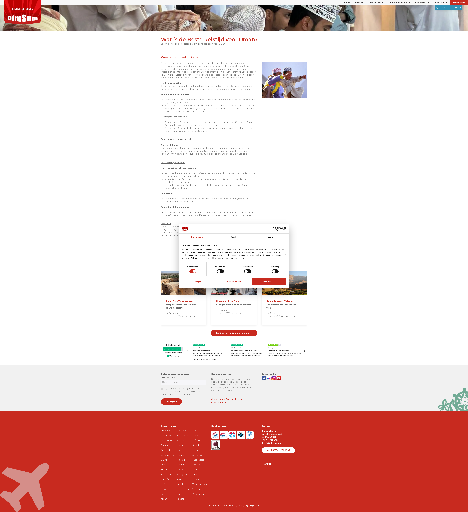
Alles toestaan (269, 281)
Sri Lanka (197, 455)
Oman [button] (357, 2)
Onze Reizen (374, 2)
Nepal (180, 484)
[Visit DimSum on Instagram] (265, 464)
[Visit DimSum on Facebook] (264, 378)
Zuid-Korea (198, 494)
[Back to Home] (22, 12)
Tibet (195, 474)
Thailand (196, 469)
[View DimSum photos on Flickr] (269, 378)
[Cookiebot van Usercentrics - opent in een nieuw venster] (275, 229)
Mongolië (182, 474)
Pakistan (181, 499)
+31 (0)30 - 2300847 (450, 8)
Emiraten (165, 469)
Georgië (165, 479)
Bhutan (165, 445)
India (163, 484)
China (164, 460)
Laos (179, 450)
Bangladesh (167, 440)
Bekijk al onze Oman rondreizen (233, 333)
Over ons (440, 2)
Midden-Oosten (181, 467)
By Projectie (252, 505)
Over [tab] (270, 237)
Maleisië (181, 460)
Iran (163, 494)
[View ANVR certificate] (232, 434)
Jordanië (181, 430)
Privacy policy (218, 402)
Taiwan (196, 465)
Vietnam (196, 489)
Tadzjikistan (198, 460)
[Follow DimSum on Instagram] (273, 378)
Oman (180, 494)
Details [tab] (234, 237)
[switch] (220, 271)
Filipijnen (166, 474)
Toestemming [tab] (197, 237)
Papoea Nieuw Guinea (196, 435)
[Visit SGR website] (215, 434)
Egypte (164, 465)
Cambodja (166, 450)
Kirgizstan (182, 440)
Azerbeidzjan (167, 435)
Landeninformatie (398, 2)
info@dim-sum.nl (273, 443)
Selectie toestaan (234, 281)
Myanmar (181, 479)
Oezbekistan (183, 489)
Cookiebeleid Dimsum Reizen (226, 399)
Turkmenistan (199, 484)
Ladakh (180, 445)
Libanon (181, 455)
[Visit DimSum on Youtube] (267, 464)
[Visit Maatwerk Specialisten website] (215, 444)
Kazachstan (183, 435)
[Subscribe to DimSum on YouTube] (278, 378)
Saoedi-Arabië (196, 447)
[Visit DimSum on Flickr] (270, 464)
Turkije (195, 479)
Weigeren (199, 281)
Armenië (165, 430)
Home (347, 2)
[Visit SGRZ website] (224, 434)
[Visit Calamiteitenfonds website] (241, 434)
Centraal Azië (167, 455)
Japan (164, 499)
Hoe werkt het (422, 2)
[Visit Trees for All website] (250, 434)
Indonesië (166, 489)
